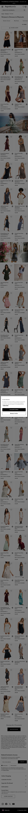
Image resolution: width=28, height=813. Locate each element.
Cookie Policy (5, 405)
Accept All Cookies (14, 409)
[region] (14, 406)
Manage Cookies (14, 413)
